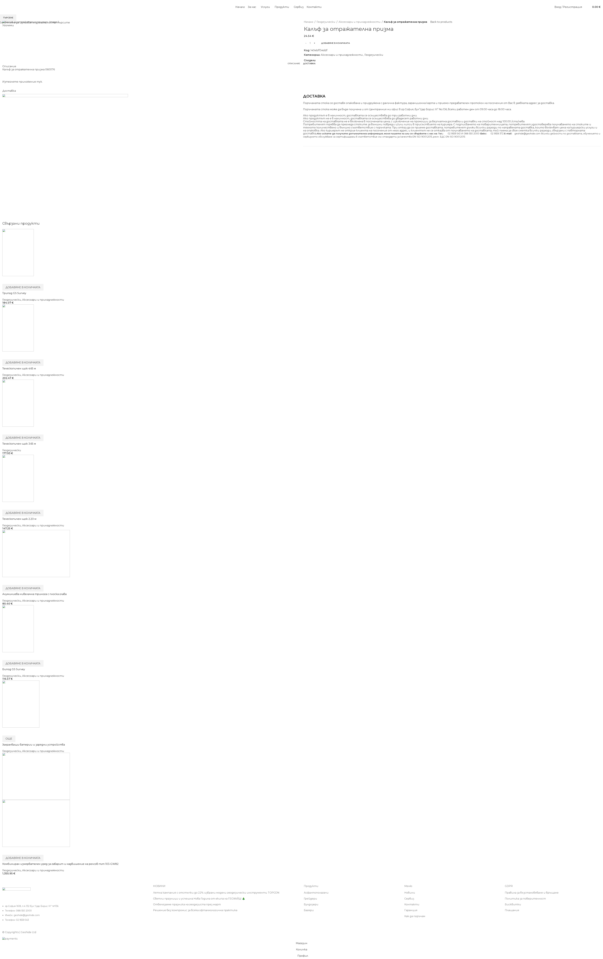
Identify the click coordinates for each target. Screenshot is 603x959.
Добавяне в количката (335, 43)
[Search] (586, 7)
